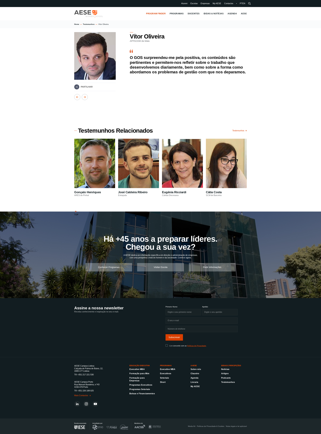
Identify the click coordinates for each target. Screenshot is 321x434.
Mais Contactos (81, 395)
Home (76, 24)
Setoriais (164, 378)
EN (243, 3)
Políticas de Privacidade (196, 346)
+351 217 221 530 (85, 375)
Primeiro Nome (171, 307)
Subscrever (174, 337)
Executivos (165, 373)
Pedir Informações (212, 267)
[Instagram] (86, 404)
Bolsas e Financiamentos (142, 393)
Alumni (184, 3)
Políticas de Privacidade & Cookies (210, 426)
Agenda (194, 378)
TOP (76, 215)
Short (163, 382)
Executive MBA (137, 369)
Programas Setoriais (139, 389)
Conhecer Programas (108, 267)
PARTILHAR (87, 87)
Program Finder (156, 14)
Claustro (195, 373)
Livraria (194, 382)
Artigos (225, 373)
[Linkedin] (77, 404)
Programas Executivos (140, 385)
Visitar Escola (160, 267)
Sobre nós (196, 369)
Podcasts (226, 378)
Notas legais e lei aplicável (236, 426)
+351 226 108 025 (85, 391)
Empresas (205, 3)
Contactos (228, 3)
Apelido (205, 307)
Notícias (225, 369)
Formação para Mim (139, 373)
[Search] (249, 3)
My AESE (217, 3)
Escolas (194, 3)
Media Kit (191, 426)
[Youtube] (95, 404)
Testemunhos (89, 24)
